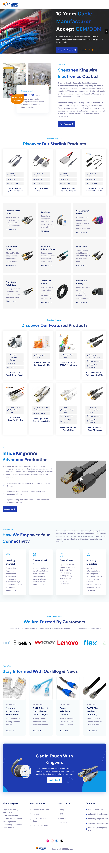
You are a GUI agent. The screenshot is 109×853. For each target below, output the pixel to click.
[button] (81, 479)
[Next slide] (106, 31)
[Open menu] (104, 4)
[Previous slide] (2, 31)
